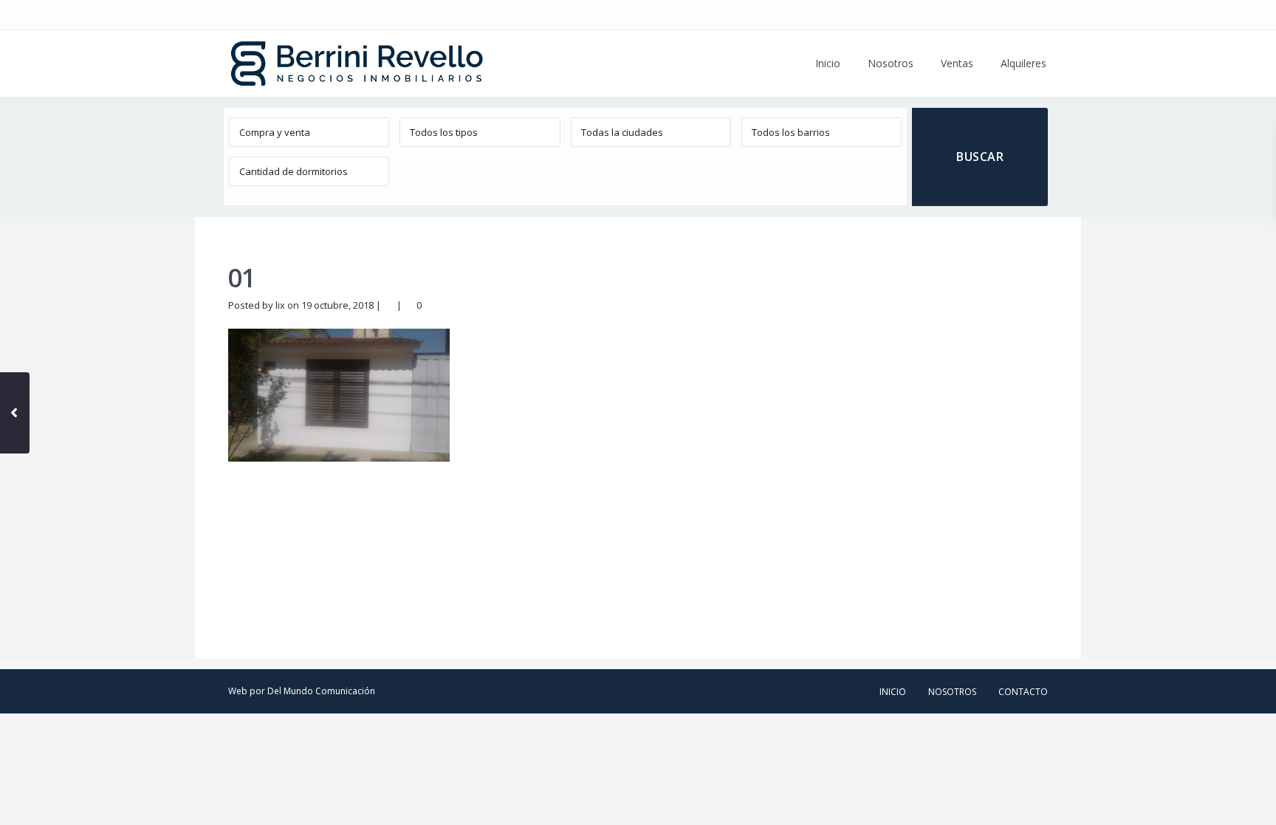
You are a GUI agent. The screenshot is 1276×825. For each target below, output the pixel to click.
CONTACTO (1023, 691)
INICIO (892, 691)
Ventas (957, 63)
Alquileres (1023, 63)
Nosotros (890, 63)
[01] (339, 394)
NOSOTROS (952, 691)
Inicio (827, 63)
